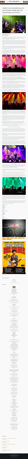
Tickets (14, 312)
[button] (14, 3)
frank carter (4, 239)
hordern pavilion (9, 239)
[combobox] (14, 276)
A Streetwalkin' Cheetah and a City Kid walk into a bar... (9, 438)
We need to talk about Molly (5, 441)
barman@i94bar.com (15, 282)
